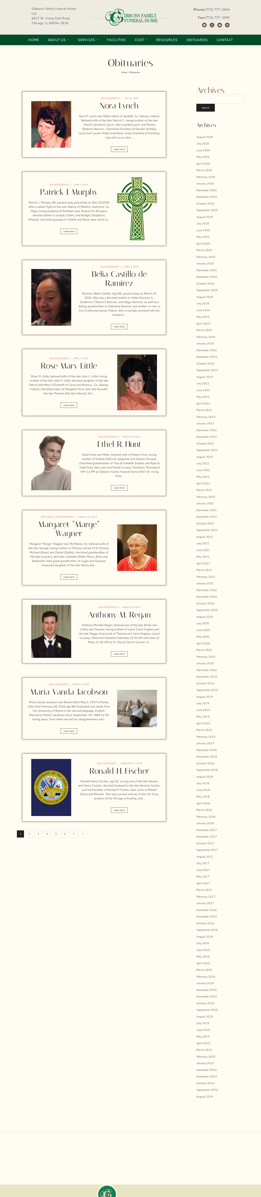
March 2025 (204, 250)
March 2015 (204, 1050)
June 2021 (203, 550)
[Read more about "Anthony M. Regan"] (51, 631)
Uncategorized (109, 98)
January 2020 (205, 663)
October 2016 (205, 923)
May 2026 (203, 157)
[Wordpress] (227, 25)
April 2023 (203, 403)
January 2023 (205, 423)
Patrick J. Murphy (69, 192)
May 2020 (203, 636)
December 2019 (206, 670)
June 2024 (203, 310)
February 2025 (205, 257)
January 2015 (205, 1063)
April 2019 (203, 723)
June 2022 (203, 470)
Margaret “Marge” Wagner (69, 528)
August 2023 (204, 377)
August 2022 (204, 457)
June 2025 (203, 230)
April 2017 (203, 883)
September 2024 (207, 290)
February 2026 (205, 177)
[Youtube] (219, 25)
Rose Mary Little (69, 366)
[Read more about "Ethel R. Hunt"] (51, 463)
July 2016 (202, 943)
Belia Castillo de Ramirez (119, 278)
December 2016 (206, 910)
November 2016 (206, 916)
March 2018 (204, 810)
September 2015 (207, 1010)
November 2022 (206, 437)
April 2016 (203, 963)
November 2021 (206, 517)
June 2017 (203, 870)
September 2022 (207, 450)
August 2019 (204, 697)
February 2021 (205, 577)
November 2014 (206, 1076)
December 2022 (206, 430)
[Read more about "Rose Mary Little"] (137, 382)
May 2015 (203, 1036)
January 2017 (205, 903)
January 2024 (205, 343)
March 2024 (204, 330)
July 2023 (202, 383)
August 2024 (204, 297)
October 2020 (205, 603)
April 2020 (203, 643)
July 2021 (202, 543)
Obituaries (47, 516)
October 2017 (205, 843)
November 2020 (206, 596)
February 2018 (205, 816)
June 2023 (203, 390)
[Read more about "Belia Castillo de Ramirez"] (51, 297)
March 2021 (204, 570)
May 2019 (203, 716)
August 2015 (204, 1016)
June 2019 (203, 710)
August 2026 (204, 137)
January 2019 (205, 743)
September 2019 (207, 690)
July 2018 (202, 783)
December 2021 (206, 510)
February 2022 (205, 497)
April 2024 (203, 323)
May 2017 (203, 876)
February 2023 (205, 417)
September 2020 (207, 610)
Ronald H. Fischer (119, 771)
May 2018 (203, 796)
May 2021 (203, 557)
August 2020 (204, 617)
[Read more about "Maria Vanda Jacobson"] (137, 708)
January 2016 (205, 983)
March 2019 (204, 730)
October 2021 (205, 523)
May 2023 (203, 397)
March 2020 (204, 650)
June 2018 (203, 790)
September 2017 (207, 850)
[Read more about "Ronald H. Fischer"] (51, 787)
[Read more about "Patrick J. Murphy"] (137, 208)
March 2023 (204, 410)
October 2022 (205, 443)
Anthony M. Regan (119, 615)
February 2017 (205, 896)
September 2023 (207, 370)
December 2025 (206, 190)
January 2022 (205, 503)
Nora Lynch (119, 106)
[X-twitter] (212, 25)
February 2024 (205, 337)
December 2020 (206, 590)
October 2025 (205, 203)
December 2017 (206, 830)
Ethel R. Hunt (119, 444)
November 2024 (206, 277)
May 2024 (203, 317)
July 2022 (202, 463)
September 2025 (207, 210)
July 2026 (202, 143)
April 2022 (203, 483)
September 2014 (207, 1090)
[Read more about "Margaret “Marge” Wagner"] (137, 547)
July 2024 (202, 303)
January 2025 (205, 263)
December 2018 (206, 750)
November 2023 (206, 357)
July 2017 (202, 863)
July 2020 (202, 623)
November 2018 (206, 756)
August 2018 (204, 777)
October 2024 (205, 283)
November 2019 (206, 676)
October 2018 (205, 763)
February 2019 (205, 737)
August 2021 (204, 537)
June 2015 (203, 1030)
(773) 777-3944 (217, 9)
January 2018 (205, 823)
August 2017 (204, 856)
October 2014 (205, 1083)
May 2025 (203, 237)
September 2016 (207, 930)
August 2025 (204, 217)
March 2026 (204, 170)
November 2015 (206, 996)
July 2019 (202, 703)
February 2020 (205, 657)
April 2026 (203, 163)
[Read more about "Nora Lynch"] (51, 124)
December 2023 (206, 350)
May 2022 (203, 477)
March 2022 (204, 490)
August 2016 (204, 936)
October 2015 (205, 1003)
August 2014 (204, 1096)
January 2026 (205, 183)
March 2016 (204, 970)
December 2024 (206, 270)
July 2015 (202, 1023)
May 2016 (203, 956)
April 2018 (203, 803)
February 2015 (205, 1056)
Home (124, 72)
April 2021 (203, 563)
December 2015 (206, 990)
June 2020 (203, 630)
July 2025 (202, 223)
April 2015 (203, 1043)
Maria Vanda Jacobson (69, 692)
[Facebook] (204, 25)
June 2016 (203, 950)
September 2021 (207, 530)
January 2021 (205, 583)
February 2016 (205, 976)
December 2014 (206, 1070)
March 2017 (204, 890)
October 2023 (205, 363)
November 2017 (206, 836)
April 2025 (203, 243)
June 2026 (203, 150)
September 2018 (207, 770)
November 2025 (206, 197)
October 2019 (205, 683)
